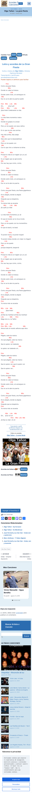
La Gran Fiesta (6, 549)
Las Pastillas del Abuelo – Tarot (20, 726)
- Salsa (20, 8)
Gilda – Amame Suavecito (6, 556)
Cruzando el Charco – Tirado (19, 735)
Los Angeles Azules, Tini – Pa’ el (20, 745)
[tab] (12, 600)
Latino (3, 58)
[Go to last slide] (6, 585)
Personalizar (16, 784)
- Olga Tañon (13, 8)
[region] (16, 771)
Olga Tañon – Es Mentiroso (13, 530)
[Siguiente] (25, 585)
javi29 (13, 13)
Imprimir (13, 58)
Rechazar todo (16, 789)
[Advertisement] (16, 37)
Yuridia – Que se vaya (17, 716)
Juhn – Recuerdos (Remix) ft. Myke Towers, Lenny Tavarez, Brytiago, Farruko (19, 699)
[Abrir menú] (29, 3)
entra (20, 3)
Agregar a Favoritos (10, 510)
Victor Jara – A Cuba (16, 678)
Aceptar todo (16, 779)
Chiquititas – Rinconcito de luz (12, 673)
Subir (14, 55)
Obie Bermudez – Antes (25, 556)
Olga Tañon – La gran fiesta (16, 435)
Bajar (19, 55)
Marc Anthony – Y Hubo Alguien (15, 538)
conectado (19, 613)
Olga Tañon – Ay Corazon (12, 527)
